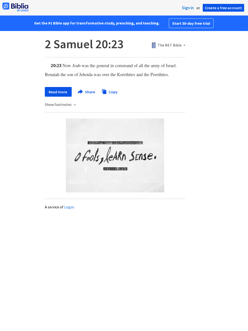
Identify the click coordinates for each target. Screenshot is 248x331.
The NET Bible (170, 45)
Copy (112, 91)
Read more (58, 91)
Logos (69, 207)
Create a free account (223, 7)
